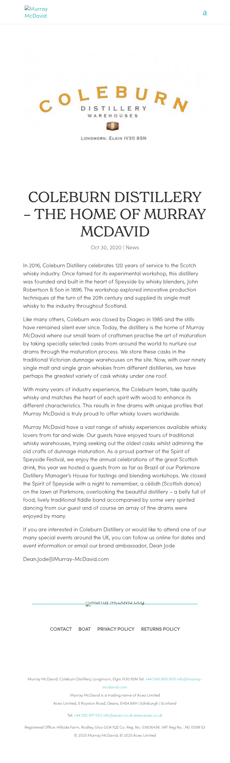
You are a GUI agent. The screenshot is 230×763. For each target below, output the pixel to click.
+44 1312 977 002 (88, 715)
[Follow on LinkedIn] (122, 648)
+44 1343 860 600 (160, 679)
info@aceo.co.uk (118, 715)
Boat (84, 629)
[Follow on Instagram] (108, 648)
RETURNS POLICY (160, 629)
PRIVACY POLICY (115, 629)
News (132, 247)
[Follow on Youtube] (137, 648)
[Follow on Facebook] (93, 648)
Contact (61, 629)
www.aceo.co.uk (148, 715)
